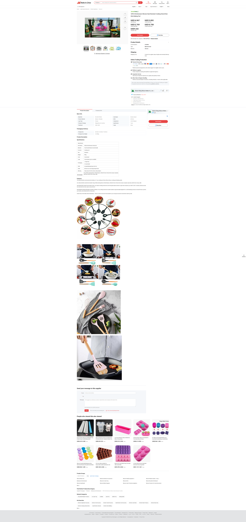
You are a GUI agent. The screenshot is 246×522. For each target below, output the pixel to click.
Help (146, 6)
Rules (168, 6)
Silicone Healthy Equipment (128, 478)
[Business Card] (167, 116)
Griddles (101, 496)
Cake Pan (108, 496)
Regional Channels (138, 512)
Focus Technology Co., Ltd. (114, 516)
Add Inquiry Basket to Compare (103, 53)
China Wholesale (118, 512)
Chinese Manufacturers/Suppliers (108, 512)
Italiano (116, 514)
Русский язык (111, 514)
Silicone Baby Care (80, 478)
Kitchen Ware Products (143, 502)
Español (97, 514)
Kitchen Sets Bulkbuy (108, 505)
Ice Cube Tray (94, 496)
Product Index (145, 512)
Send (87, 410)
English (93, 514)
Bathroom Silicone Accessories (106, 478)
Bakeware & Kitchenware (82, 480)
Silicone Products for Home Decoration (153, 483)
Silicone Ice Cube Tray (104, 480)
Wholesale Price (125, 512)
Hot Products (91, 512)
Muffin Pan (114, 496)
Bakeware (100, 9)
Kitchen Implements (94, 9)
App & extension (153, 6)
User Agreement (130, 516)
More (78, 508)
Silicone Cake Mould (81, 483)
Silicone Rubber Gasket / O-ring (152, 478)
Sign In (132, 104)
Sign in (167, 3)
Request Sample (154, 38)
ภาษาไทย (144, 514)
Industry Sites (131, 512)
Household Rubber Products (83, 496)
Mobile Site (151, 512)
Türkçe (148, 514)
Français (106, 514)
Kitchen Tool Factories (96, 502)
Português (101, 514)
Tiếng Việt (152, 514)
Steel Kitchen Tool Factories (121, 502)
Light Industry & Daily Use (84, 9)
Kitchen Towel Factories (108, 502)
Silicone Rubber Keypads (105, 483)
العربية (130, 514)
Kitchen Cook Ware (133, 502)
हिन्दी (140, 514)
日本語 (137, 514)
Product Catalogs (95, 476)
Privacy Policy (142, 516)
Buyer (140, 6)
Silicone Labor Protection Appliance (130, 483)
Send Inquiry (140, 35)
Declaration (136, 516)
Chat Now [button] (160, 35)
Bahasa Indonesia (158, 514)
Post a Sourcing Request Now (112, 410)
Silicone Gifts (125, 480)
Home (78, 9)
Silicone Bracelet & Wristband (152, 480)
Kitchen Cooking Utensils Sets (84, 505)
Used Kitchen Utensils (96, 505)
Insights (155, 512)
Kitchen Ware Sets (154, 502)
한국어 (133, 514)
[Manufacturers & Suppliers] (84, 2)
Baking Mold (121, 496)
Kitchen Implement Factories (83, 502)
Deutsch (120, 514)
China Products (98, 512)
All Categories (81, 6)
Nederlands (125, 514)
